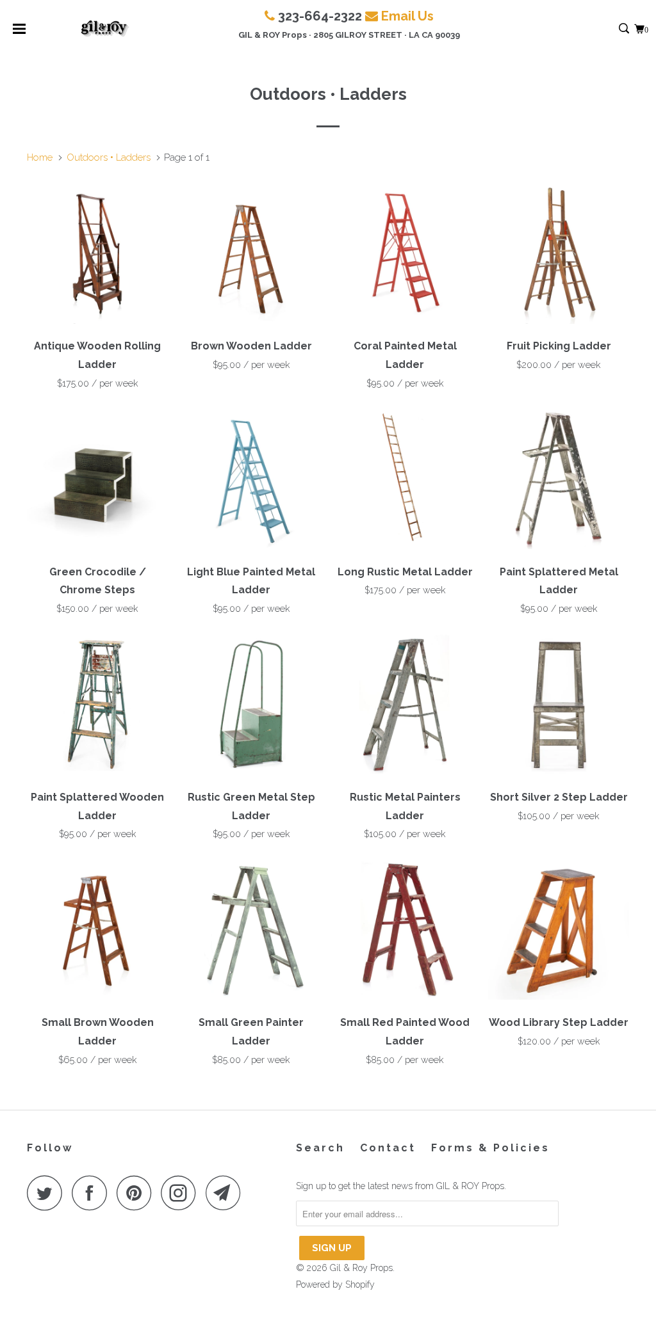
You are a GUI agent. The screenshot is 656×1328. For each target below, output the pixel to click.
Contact (388, 1148)
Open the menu (19, 33)
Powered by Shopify (335, 1284)
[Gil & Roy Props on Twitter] (48, 1192)
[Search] (625, 29)
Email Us (407, 16)
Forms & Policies (490, 1148)
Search (320, 1148)
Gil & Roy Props (361, 1268)
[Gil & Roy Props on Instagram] (182, 1192)
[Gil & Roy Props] (105, 28)
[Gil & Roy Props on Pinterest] (137, 1192)
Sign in (610, 29)
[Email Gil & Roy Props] (227, 1192)
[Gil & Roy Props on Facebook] (93, 1192)
